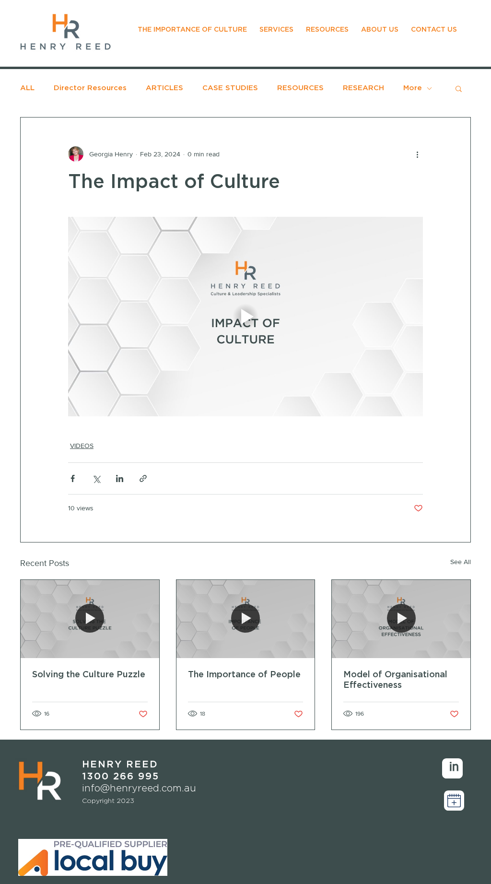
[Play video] (245, 316)
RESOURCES (300, 88)
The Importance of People (244, 675)
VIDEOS (82, 445)
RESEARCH (363, 88)
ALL (27, 88)
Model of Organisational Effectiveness (395, 680)
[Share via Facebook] (72, 478)
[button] (458, 88)
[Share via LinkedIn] (119, 478)
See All (460, 562)
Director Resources (90, 88)
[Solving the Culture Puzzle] (90, 619)
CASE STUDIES (230, 88)
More (412, 88)
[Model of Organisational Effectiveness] (401, 619)
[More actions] (417, 154)
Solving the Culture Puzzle (88, 675)
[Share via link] (143, 478)
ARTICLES (164, 88)
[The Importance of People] (245, 619)
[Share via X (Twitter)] (96, 478)
